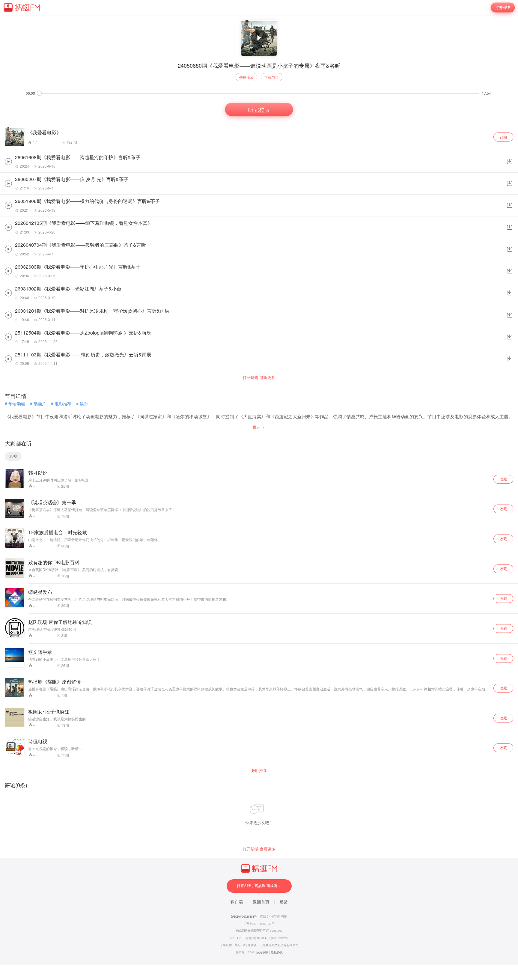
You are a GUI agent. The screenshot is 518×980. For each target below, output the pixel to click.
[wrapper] (259, 490)
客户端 (236, 902)
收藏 (503, 478)
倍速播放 (246, 77)
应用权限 (262, 952)
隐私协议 (277, 952)
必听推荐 (259, 770)
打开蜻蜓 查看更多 (259, 849)
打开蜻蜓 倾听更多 (259, 377)
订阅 (503, 136)
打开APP (502, 7)
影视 (13, 456)
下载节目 (271, 77)
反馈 (283, 902)
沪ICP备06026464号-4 (245, 916)
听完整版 (259, 109)
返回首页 (261, 902)
